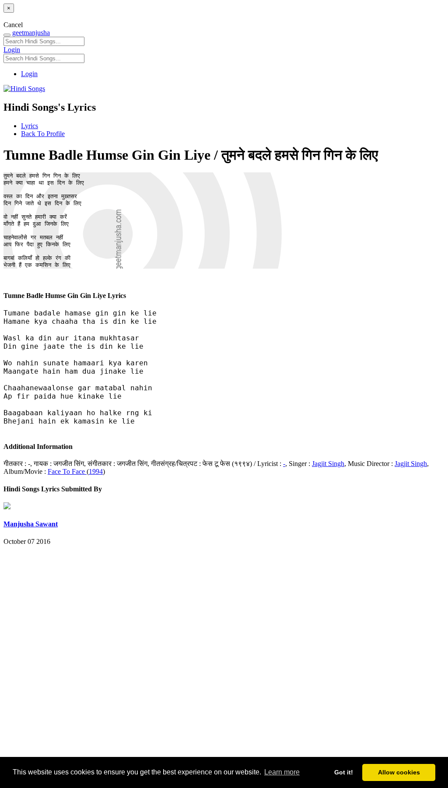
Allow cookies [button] (399, 772)
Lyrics (29, 126)
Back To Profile (43, 133)
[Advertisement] (224, 656)
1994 (96, 471)
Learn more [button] (282, 772)
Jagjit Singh (328, 463)
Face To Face (67, 471)
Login (12, 49)
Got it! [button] (343, 772)
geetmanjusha (31, 32)
